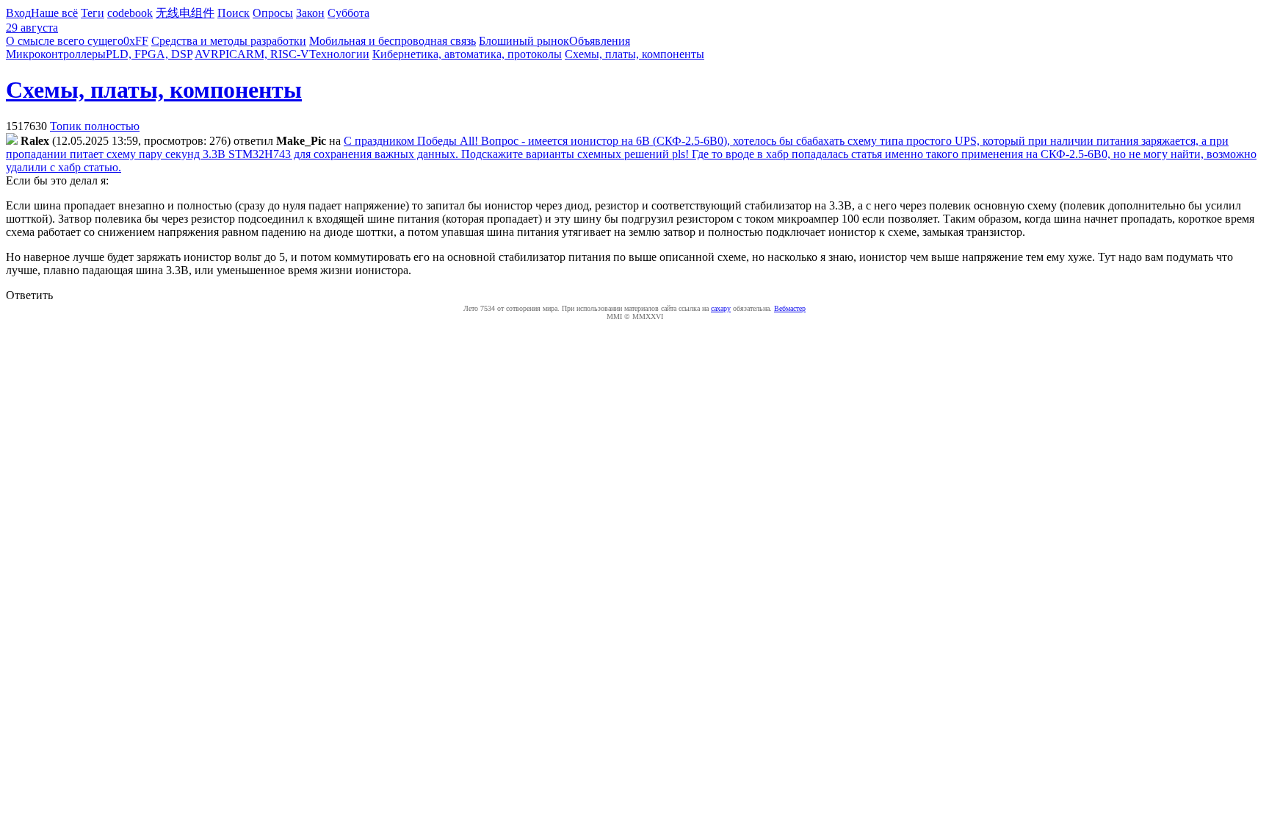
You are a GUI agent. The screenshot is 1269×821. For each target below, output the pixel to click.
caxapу (721, 308)
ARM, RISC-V (273, 54)
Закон (310, 13)
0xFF (135, 41)
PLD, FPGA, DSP (149, 54)
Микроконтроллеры (56, 54)
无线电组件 (185, 13)
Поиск (233, 13)
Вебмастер (790, 308)
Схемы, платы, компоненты (634, 54)
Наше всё (54, 13)
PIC (228, 54)
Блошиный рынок (524, 41)
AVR (207, 54)
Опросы (273, 13)
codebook (130, 13)
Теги (92, 13)
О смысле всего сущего (64, 41)
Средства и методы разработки (228, 41)
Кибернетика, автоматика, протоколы (467, 54)
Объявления (599, 41)
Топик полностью (95, 126)
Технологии (339, 54)
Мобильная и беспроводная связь (392, 41)
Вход (18, 13)
